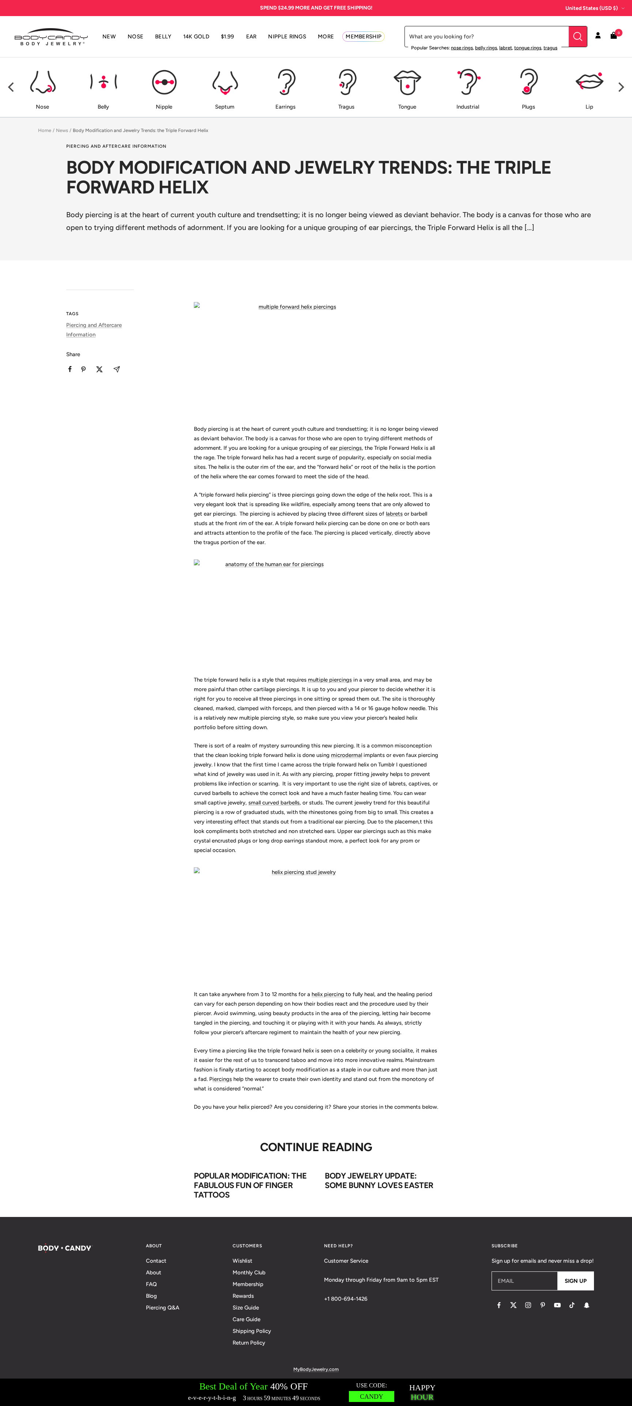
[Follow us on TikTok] (572, 1305)
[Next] (620, 87)
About (153, 1272)
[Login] (598, 36)
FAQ (151, 1284)
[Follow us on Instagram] (528, 1305)
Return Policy (249, 1342)
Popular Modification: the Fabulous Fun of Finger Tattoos (250, 1185)
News (62, 130)
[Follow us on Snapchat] (586, 1305)
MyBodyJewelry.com (316, 1369)
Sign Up (576, 1281)
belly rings (486, 47)
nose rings (462, 47)
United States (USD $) (591, 8)
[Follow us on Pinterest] (542, 1305)
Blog (151, 1296)
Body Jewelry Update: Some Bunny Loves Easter (379, 1180)
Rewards (243, 1296)
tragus (550, 47)
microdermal (346, 755)
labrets (394, 513)
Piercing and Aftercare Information (116, 146)
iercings (222, 1079)
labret (505, 47)
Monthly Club (249, 1272)
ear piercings (346, 448)
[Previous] (12, 87)
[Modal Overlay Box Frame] (316, 1392)
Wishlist (242, 1261)
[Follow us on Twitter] (513, 1305)
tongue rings (527, 47)
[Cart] (613, 37)
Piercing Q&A (162, 1307)
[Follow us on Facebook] (499, 1305)
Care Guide (246, 1319)
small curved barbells (274, 802)
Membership (248, 1284)
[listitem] (70, 369)
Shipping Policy (252, 1331)
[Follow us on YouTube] (557, 1305)
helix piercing (328, 994)
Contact (156, 1261)
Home (44, 130)
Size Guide (246, 1307)
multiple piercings (330, 679)
